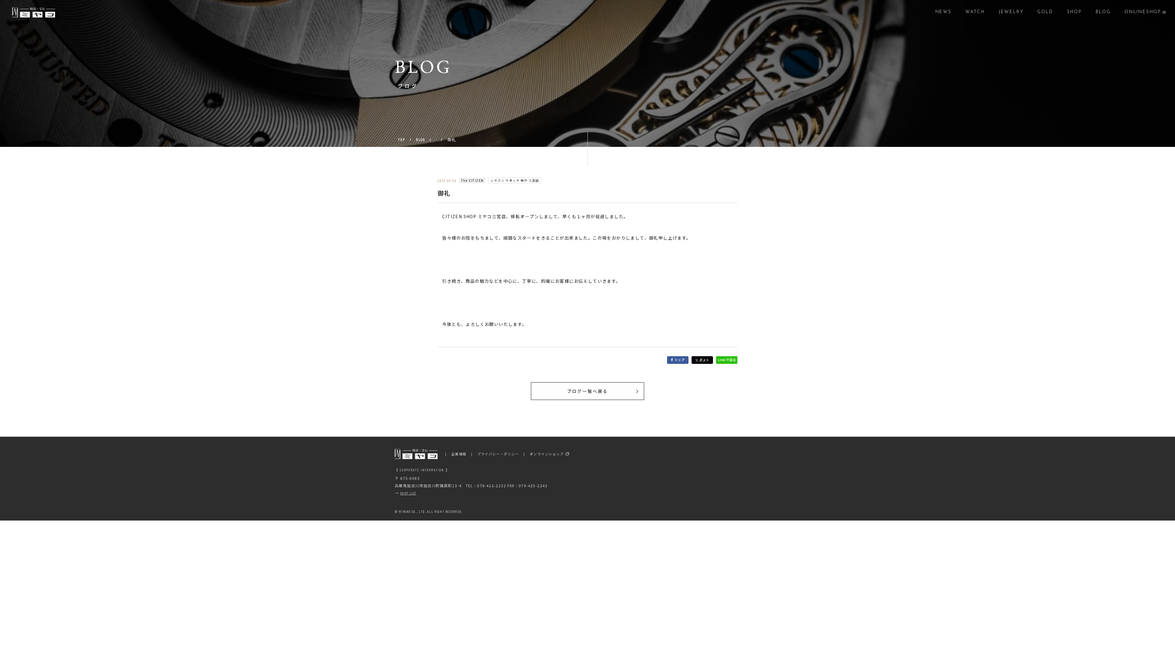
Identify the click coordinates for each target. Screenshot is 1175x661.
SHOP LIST (408, 493)
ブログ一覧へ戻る (587, 391)
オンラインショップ (547, 453)
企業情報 (459, 453)
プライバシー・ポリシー (498, 453)
